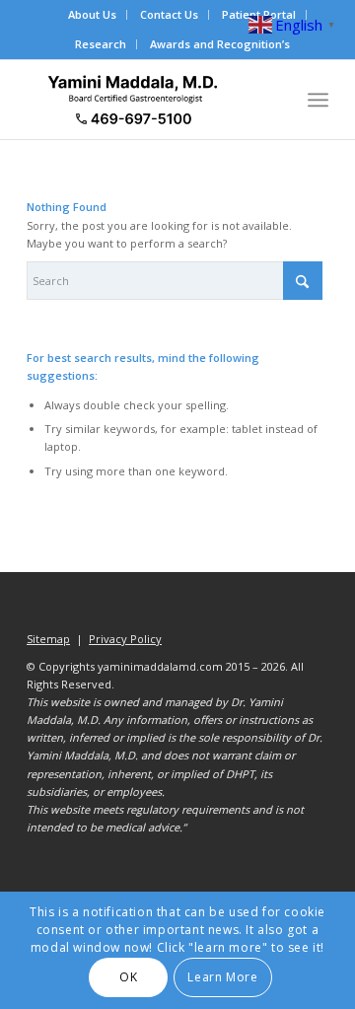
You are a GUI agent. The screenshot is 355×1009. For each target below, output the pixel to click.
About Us (92, 14)
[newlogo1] (147, 99)
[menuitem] (92, 15)
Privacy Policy (125, 638)
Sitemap (48, 638)
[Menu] (318, 99)
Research (100, 43)
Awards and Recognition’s (220, 43)
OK (128, 977)
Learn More (222, 977)
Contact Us (169, 14)
